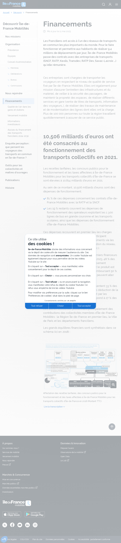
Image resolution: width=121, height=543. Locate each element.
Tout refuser (37, 306)
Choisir (60, 306)
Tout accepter (84, 306)
